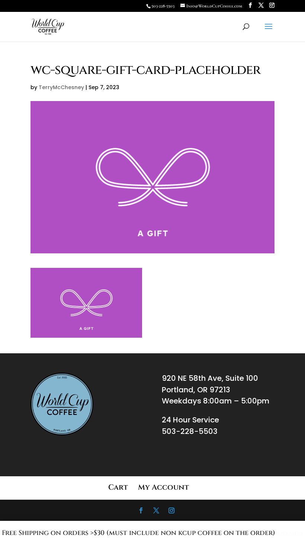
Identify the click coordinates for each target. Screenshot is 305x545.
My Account (163, 487)
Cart (118, 487)
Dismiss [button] (290, 533)
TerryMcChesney (61, 87)
